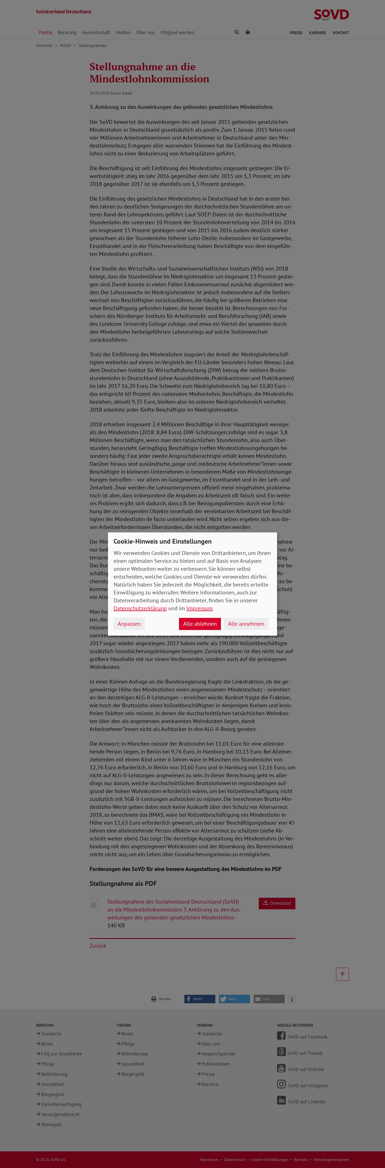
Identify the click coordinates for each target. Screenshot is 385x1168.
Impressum (199, 608)
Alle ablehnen (200, 623)
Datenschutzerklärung (140, 608)
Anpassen (129, 623)
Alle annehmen (246, 623)
